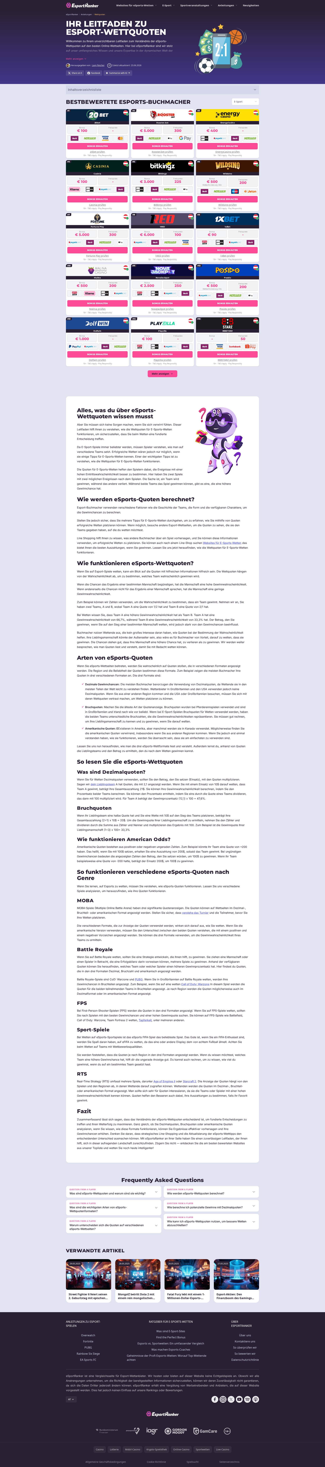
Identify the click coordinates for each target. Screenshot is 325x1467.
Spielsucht (193, 1461)
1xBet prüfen (227, 255)
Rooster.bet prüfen (162, 151)
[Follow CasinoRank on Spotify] (247, 1399)
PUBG (139, 979)
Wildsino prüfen (227, 204)
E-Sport (167, 5)
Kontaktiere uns (245, 1341)
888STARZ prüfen (227, 360)
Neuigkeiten (251, 5)
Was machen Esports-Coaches (170, 1349)
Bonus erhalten (97, 146)
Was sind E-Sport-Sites (170, 1331)
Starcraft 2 (189, 1081)
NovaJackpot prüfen (162, 309)
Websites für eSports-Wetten (134, 5)
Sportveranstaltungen (194, 5)
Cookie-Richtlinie (156, 1461)
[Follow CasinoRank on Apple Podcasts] (255, 1399)
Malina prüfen (97, 309)
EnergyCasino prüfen (228, 151)
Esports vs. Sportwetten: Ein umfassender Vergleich (171, 1343)
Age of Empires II (164, 1081)
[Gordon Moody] (176, 1431)
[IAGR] (152, 1431)
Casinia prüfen (97, 204)
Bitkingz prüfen (162, 204)
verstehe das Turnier (195, 912)
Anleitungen (226, 5)
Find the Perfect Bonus (170, 1337)
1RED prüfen (162, 255)
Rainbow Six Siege (88, 1354)
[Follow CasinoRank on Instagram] (223, 1399)
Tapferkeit (145, 1020)
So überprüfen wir (245, 1347)
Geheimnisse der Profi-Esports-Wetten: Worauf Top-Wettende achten (166, 1358)
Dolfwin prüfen (97, 360)
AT (69, 1399)
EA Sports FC (88, 1360)
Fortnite (88, 1341)
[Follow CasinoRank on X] (231, 1399)
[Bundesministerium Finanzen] (107, 1431)
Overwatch (88, 1335)
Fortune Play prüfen (97, 255)
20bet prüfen (97, 151)
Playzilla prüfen (162, 360)
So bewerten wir (245, 1354)
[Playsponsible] (133, 1431)
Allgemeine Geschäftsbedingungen (105, 1461)
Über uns (245, 1335)
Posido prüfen (228, 309)
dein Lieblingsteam (103, 784)
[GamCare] (205, 1431)
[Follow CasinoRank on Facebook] (214, 1399)
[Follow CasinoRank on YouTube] (239, 1399)
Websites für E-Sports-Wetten (222, 543)
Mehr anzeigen (160, 373)
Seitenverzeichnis (229, 1461)
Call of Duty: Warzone (195, 984)
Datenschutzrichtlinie (245, 1360)
